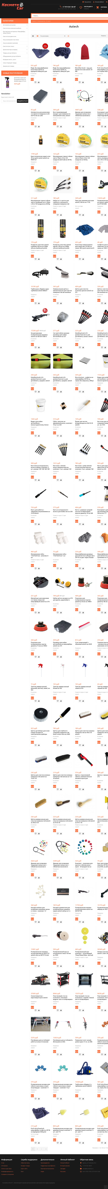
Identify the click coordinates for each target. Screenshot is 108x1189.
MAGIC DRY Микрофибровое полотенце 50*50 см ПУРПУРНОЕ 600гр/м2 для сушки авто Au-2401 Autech (39, 70)
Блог (22, 1171)
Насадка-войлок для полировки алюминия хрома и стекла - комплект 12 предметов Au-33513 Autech (40, 910)
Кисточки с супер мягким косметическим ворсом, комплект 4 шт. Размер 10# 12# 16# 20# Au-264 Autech (84, 468)
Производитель (41, 21)
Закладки (62, 1168)
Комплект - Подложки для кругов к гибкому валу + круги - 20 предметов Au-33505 (84, 866)
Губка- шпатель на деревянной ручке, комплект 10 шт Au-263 (62, 423)
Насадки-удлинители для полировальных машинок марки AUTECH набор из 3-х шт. (61, 910)
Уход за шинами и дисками (10, 43)
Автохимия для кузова (9, 25)
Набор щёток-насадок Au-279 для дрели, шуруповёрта (63, 599)
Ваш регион (87, 2)
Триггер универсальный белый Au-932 (61, 687)
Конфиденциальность (7, 1171)
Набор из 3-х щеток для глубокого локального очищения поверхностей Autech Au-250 (61, 203)
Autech (33, 75)
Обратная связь (25, 1163)
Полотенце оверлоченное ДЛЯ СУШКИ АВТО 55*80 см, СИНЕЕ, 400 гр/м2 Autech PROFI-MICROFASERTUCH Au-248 (85, 247)
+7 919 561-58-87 (69, 7)
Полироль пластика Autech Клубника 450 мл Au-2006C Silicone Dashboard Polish (40, 246)
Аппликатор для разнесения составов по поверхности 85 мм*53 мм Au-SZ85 (40, 113)
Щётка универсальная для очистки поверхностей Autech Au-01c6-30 (63, 820)
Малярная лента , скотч (9, 59)
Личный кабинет (99, 2)
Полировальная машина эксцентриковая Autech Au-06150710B (84, 909)
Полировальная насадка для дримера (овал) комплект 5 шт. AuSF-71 (84, 1130)
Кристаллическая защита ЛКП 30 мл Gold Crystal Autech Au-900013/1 (40, 158)
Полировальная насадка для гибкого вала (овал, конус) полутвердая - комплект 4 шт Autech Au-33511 (40, 1087)
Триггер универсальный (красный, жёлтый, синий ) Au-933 (40, 688)
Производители (45, 1163)
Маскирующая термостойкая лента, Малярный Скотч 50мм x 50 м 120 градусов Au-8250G (40, 202)
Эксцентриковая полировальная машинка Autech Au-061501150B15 (39, 334)
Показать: (103, 35)
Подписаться (23, 101)
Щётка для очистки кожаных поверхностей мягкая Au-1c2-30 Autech (62, 776)
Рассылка (62, 1171)
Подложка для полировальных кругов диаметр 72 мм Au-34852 (39, 644)
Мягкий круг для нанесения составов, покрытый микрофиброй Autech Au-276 (40, 599)
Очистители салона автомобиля (12, 28)
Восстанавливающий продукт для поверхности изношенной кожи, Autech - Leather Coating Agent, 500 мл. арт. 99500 (62, 115)
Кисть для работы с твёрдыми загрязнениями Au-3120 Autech (40, 511)
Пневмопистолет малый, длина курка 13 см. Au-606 (83, 1041)
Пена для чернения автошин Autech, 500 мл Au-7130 (84, 201)
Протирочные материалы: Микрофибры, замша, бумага (14, 32)
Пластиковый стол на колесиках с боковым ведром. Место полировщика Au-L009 (62, 998)
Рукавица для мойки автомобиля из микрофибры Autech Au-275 (62, 644)
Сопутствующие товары (10, 63)
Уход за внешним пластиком (11, 39)
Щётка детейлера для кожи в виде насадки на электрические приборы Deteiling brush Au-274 (40, 733)
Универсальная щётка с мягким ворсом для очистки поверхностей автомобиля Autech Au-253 (62, 291)
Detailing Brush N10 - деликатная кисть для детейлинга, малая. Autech (84, 334)
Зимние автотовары (8, 66)
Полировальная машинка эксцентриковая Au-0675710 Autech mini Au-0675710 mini (40, 953)
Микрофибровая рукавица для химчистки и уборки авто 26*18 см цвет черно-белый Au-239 (85, 556)
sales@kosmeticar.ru (88, 1168)
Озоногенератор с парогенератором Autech (39, 996)
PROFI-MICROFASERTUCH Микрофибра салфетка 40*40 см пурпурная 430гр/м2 (40, 1130)
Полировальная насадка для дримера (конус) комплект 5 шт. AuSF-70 (62, 1130)
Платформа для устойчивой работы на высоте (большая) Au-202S (63, 1041)
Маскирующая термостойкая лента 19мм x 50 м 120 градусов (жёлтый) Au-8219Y (62, 158)
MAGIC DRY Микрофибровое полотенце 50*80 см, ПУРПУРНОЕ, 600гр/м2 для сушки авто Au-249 (61, 70)
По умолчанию (44, 36)
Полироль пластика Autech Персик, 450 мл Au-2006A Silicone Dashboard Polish (62, 246)
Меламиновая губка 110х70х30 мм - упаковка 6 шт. (39, 555)
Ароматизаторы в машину (10, 49)
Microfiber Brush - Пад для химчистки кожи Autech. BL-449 (84, 69)
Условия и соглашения (7, 1174)
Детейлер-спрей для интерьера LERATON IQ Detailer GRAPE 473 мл (20, 79)
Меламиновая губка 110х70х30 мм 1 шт (59, 555)
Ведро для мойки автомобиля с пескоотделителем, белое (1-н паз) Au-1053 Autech (39, 424)
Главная (34, 21)
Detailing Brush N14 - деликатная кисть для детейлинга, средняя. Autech (40, 379)
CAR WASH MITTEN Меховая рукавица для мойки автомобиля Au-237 (61, 334)
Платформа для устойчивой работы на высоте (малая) (40, 1041)
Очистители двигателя (9, 36)
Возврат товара (25, 1165)
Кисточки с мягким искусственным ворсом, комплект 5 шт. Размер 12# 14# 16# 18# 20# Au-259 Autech (62, 469)
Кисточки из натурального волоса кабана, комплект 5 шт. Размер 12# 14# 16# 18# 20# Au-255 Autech (40, 468)
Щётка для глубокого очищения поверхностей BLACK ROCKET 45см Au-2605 (61, 732)
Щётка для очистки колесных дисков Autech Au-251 (84, 290)
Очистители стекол (8, 46)
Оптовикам (4, 1165)
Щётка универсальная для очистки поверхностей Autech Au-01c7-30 (85, 820)
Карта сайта (24, 1168)
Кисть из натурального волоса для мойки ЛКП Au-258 (62, 510)
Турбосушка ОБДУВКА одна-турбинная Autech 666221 (40, 289)
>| (45, 1149)
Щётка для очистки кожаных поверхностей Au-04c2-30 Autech (84, 732)
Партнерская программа (47, 1168)
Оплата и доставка (6, 1168)
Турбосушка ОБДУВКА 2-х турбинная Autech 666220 (83, 1085)
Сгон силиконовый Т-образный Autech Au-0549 (83, 643)
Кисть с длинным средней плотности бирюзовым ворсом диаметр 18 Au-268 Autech (84, 512)
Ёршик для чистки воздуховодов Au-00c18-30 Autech (84, 423)
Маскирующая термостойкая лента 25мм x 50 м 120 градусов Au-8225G (84, 158)
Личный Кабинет (64, 1163)
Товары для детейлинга (10, 53)
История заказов (65, 1165)
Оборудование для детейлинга (12, 56)
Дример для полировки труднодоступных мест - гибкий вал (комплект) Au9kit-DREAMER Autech (61, 866)
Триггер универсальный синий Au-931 (83, 687)
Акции (42, 1171)
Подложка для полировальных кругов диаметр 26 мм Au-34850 (83, 599)
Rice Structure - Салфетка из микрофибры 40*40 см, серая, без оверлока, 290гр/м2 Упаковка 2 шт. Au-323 (84, 380)
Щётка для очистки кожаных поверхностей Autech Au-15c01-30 (40, 776)
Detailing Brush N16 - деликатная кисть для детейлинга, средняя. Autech (62, 379)
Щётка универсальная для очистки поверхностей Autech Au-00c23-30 (40, 820)
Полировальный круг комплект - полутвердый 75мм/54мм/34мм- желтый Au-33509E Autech (84, 954)
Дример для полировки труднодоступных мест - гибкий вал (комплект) (39, 865)
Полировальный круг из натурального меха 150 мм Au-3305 (62, 953)
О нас (2, 1163)
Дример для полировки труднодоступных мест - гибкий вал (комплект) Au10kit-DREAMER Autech (83, 114)
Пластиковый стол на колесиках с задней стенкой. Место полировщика (84, 997)
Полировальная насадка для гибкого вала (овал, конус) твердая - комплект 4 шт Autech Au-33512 (62, 1087)
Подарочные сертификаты (48, 1165)
